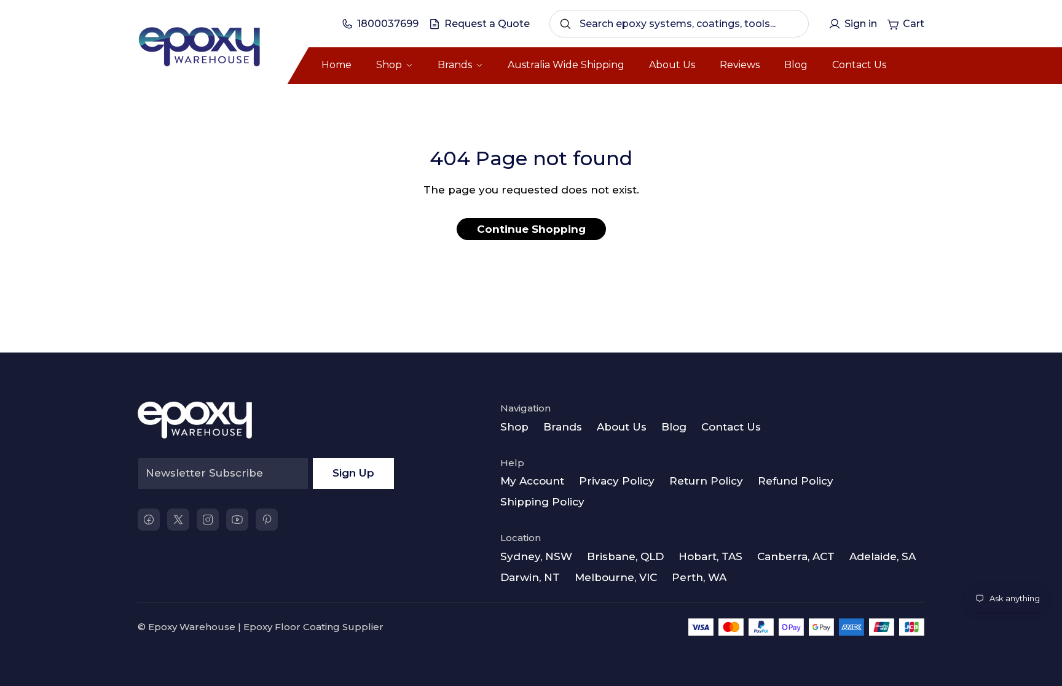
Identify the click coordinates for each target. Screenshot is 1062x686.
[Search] (565, 24)
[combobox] (679, 23)
